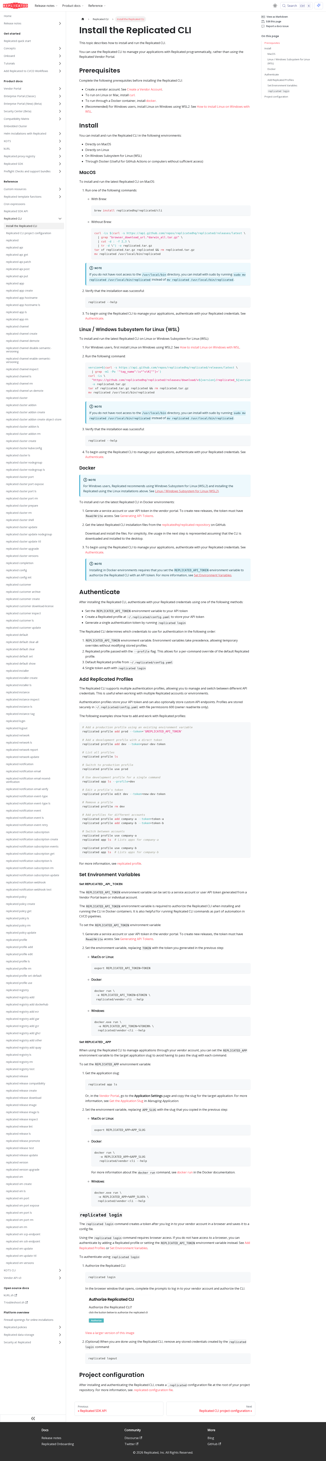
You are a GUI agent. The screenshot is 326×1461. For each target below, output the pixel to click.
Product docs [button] (71, 6)
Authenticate (94, 318)
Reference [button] (95, 6)
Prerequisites (272, 43)
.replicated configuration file (153, 1390)
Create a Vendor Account (144, 89)
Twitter (130, 1444)
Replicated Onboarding (58, 1444)
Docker (272, 68)
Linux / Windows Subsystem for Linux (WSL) (289, 61)
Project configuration (276, 96)
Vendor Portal (109, 1096)
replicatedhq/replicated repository (186, 525)
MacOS (271, 54)
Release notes (51, 1438)
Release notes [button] (45, 6)
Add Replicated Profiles (281, 80)
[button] (33, 23)
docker (151, 101)
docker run (185, 1172)
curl (132, 95)
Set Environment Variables (212, 575)
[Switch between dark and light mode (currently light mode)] (275, 6)
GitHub (213, 1444)
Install (267, 48)
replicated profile (129, 863)
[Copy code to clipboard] (246, 210)
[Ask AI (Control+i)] (318, 5)
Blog (211, 1438)
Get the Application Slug (126, 1101)
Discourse (132, 1438)
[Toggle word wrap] (239, 367)
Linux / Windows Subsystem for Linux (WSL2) (187, 491)
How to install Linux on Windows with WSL (210, 347)
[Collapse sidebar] (33, 1418)
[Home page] (82, 19)
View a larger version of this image (109, 1333)
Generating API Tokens (136, 516)
